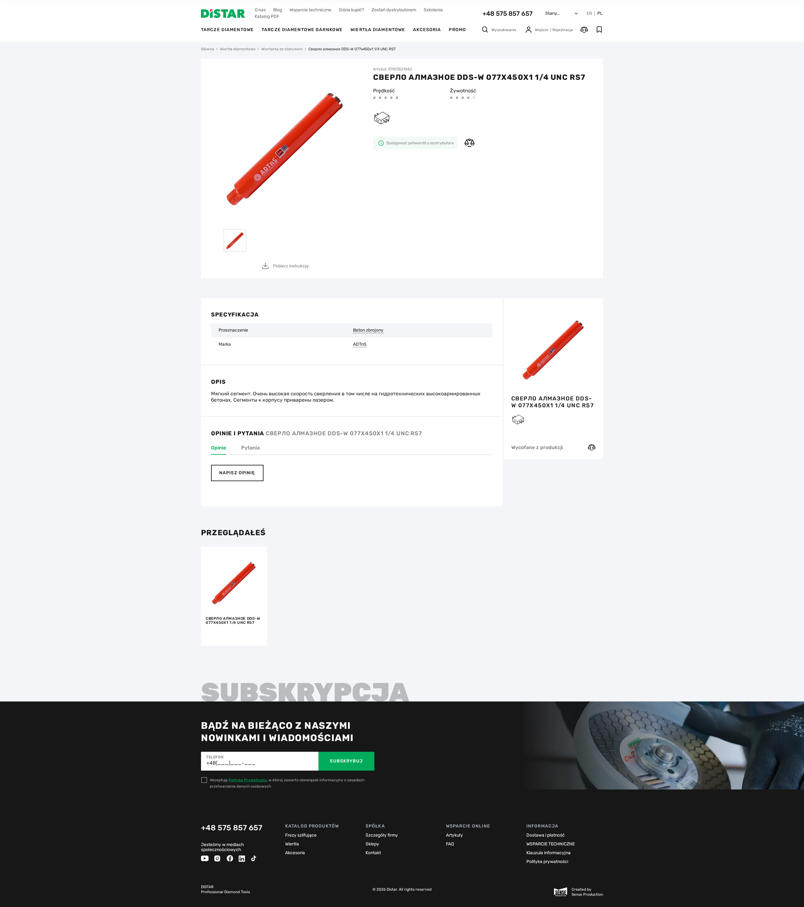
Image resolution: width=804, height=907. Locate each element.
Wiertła (292, 844)
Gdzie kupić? (351, 10)
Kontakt (373, 852)
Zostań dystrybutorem (394, 10)
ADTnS (360, 344)
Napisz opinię (237, 472)
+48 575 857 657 (507, 13)
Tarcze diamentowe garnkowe (302, 29)
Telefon (214, 757)
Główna (207, 49)
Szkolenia (433, 10)
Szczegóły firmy (382, 835)
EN (589, 13)
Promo (457, 29)
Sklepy (372, 844)
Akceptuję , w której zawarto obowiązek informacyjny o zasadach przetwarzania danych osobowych (287, 783)
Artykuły (454, 835)
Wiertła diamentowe (377, 29)
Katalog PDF (267, 16)
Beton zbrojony (368, 330)
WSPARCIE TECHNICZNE (550, 844)
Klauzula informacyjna (548, 852)
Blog (277, 10)
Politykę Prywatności (248, 780)
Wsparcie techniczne (310, 10)
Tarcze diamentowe (227, 29)
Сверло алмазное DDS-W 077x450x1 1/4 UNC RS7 (552, 402)
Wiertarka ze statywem (282, 49)
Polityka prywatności (547, 861)
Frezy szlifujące (301, 835)
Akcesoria (427, 29)
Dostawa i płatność (545, 835)
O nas (260, 10)
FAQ (450, 844)
